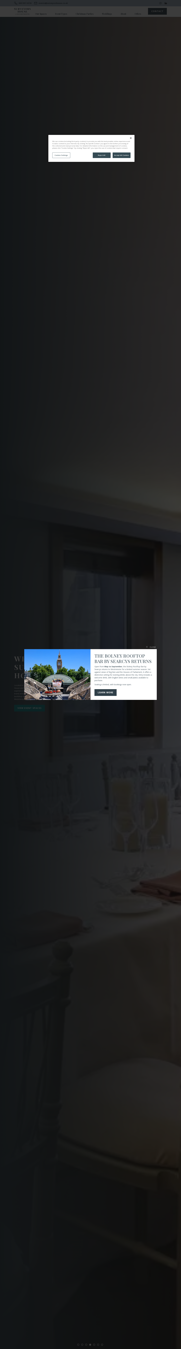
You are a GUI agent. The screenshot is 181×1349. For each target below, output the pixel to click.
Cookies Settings (61, 155)
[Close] (131, 138)
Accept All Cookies (121, 155)
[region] (91, 148)
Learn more (105, 692)
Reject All (101, 155)
